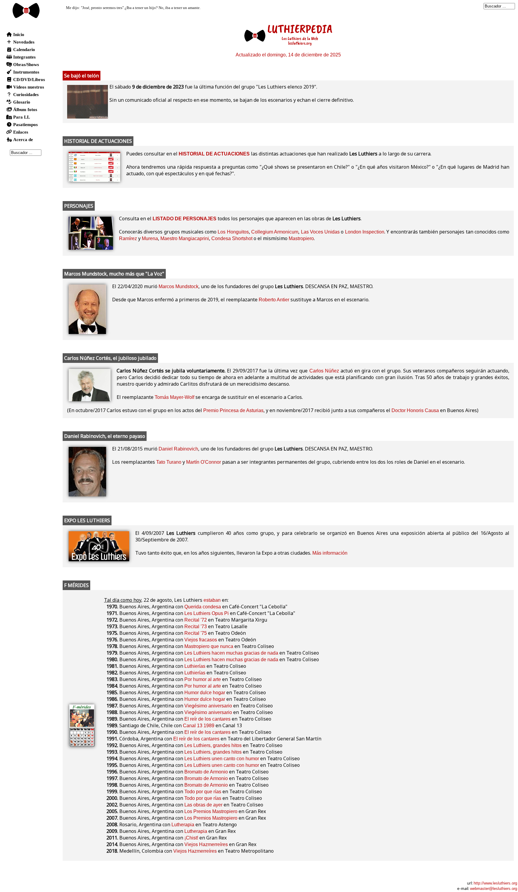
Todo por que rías (202, 791)
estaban (212, 600)
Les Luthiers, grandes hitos (213, 745)
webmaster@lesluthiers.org (493, 888)
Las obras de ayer (203, 804)
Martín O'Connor (203, 462)
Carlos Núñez (324, 370)
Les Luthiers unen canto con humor (221, 758)
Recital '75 (195, 633)
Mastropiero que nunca (208, 646)
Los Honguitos (233, 231)
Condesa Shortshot (231, 238)
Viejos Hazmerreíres (206, 844)
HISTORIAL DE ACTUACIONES (214, 153)
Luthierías (194, 666)
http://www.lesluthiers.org (495, 883)
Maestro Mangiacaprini (184, 238)
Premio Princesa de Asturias (233, 410)
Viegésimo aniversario (208, 705)
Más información (329, 553)
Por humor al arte (202, 679)
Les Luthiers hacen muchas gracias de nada (231, 652)
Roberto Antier (274, 299)
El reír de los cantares (207, 719)
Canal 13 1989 (198, 725)
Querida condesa (202, 606)
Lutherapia (182, 824)
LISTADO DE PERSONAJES (184, 218)
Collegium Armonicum (274, 231)
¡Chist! (191, 837)
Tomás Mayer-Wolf (174, 397)
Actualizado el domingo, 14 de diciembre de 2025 (288, 54)
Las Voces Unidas (320, 231)
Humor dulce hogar (204, 692)
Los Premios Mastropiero (210, 811)
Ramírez (128, 238)
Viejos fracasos (200, 639)
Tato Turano (168, 462)
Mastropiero (301, 238)
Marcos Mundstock (178, 286)
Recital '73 (195, 626)
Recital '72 (195, 619)
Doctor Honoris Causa (415, 410)
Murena (150, 238)
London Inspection (364, 231)
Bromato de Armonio (206, 771)
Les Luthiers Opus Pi (206, 613)
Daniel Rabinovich (178, 448)
